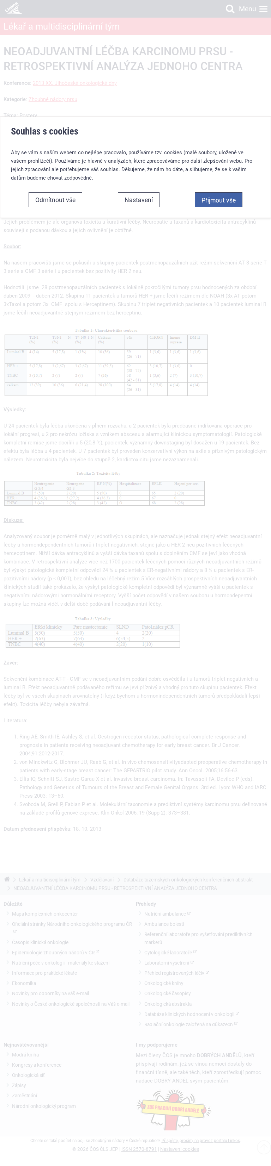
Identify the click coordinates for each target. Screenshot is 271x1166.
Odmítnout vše (55, 199)
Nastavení (139, 199)
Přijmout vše (218, 200)
